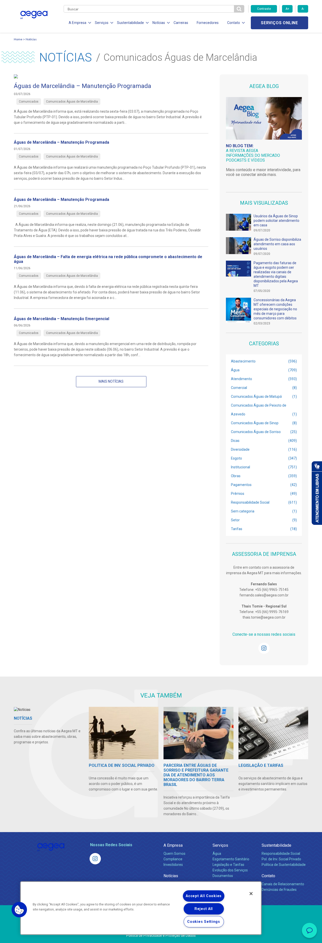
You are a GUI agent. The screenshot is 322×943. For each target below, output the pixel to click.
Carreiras (181, 23)
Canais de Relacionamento (283, 884)
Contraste (264, 9)
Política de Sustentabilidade (284, 865)
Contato (268, 875)
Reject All (203, 909)
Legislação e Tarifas (228, 865)
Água (217, 853)
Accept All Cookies (204, 896)
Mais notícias (111, 381)
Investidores (173, 865)
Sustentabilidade (276, 845)
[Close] (251, 893)
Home (18, 39)
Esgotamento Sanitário (231, 859)
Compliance (173, 859)
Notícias (31, 39)
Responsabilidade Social (281, 853)
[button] (19, 910)
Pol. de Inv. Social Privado (281, 859)
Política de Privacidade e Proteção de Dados (161, 935)
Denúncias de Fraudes (279, 890)
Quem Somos (174, 853)
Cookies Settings (203, 922)
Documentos (223, 876)
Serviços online (279, 22)
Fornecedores (208, 23)
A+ (287, 9)
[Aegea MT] (264, 648)
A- (302, 9)
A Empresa (173, 845)
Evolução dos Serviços (230, 870)
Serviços (220, 845)
